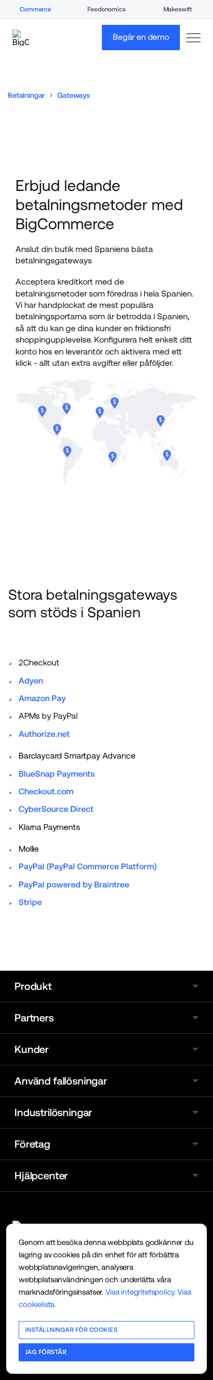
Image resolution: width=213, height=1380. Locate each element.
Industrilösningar (53, 1112)
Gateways (73, 95)
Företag (32, 1144)
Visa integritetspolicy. (140, 1291)
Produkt (33, 986)
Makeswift (177, 9)
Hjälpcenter (41, 1175)
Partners (34, 1018)
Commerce (35, 9)
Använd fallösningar (60, 1081)
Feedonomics (106, 9)
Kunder (31, 1049)
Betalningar (26, 95)
